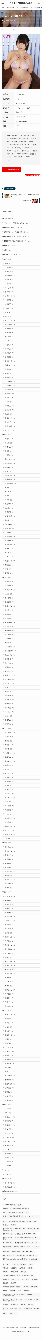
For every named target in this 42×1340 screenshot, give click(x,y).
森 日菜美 (9, 1063)
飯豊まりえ (13, 1313)
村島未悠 (9, 1080)
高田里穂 (9, 806)
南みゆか (9, 1051)
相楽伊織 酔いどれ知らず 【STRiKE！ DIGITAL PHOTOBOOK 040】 (17, 1294)
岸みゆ (8, 471)
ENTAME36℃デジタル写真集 (12, 1205)
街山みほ (9, 1067)
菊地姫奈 (9, 565)
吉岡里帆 (9, 1121)
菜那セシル (10, 851)
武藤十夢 (9, 1018)
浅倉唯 (8, 414)
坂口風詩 (9, 634)
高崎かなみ (10, 834)
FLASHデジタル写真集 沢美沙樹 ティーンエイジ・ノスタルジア (21, 1216)
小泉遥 (8, 500)
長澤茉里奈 (10, 875)
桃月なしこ (10, 1071)
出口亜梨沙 (10, 732)
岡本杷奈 (9, 328)
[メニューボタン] (3, 3)
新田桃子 (9, 855)
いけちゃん (10, 296)
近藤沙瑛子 (10, 516)
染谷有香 (9, 581)
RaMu (8, 1174)
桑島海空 (9, 520)
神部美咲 (9, 467)
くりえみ (9, 557)
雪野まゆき (10, 1125)
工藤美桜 (9, 532)
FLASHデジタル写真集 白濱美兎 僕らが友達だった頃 (19, 1221)
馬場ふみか (10, 973)
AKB (7, 250)
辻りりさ (9, 789)
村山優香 (9, 1031)
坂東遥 (8, 933)
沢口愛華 (9, 679)
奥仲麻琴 (9, 304)
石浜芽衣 (9, 271)
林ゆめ (8, 985)
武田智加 (9, 757)
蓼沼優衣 (9, 573)
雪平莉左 (9, 1157)
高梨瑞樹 (9, 810)
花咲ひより (10, 990)
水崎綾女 (9, 1055)
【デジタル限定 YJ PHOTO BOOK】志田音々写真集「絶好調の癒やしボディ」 (21, 1229)
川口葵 (8, 451)
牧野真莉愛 (10, 1084)
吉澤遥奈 (9, 1145)
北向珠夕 (9, 508)
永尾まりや (10, 879)
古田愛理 (9, 953)
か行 (7, 434)
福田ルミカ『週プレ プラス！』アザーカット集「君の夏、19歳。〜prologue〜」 (21, 1300)
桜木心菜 (9, 610)
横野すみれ (10, 1117)
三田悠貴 (9, 1047)
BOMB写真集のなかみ (13, 227)
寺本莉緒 (9, 822)
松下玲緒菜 (10, 1075)
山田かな (9, 1161)
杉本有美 (9, 614)
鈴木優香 (9, 695)
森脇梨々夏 (10, 1035)
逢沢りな (9, 312)
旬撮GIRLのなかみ (12, 254)
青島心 (8, 373)
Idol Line (5, 1225)
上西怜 (8, 716)
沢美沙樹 (9, 585)
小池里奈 (9, 540)
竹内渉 (8, 741)
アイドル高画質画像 (9, 1327)
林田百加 (9, 969)
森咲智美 (9, 1088)
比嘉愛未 (12, 1290)
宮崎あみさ (10, 1092)
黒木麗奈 (9, 495)
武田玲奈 (9, 765)
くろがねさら (10, 483)
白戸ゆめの (10, 590)
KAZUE (13, 1225)
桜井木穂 (9, 630)
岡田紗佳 (9, 288)
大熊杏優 (9, 267)
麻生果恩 (9, 336)
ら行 (7, 1170)
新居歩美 (35, 1279)
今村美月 (9, 345)
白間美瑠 (9, 638)
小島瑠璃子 (10, 536)
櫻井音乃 (9, 724)
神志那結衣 (10, 463)
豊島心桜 (9, 781)
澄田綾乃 (9, 712)
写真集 (31, 1264)
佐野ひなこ (10, 687)
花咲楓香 (9, 900)
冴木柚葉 (9, 618)
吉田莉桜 (9, 1153)
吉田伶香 (9, 1108)
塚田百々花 (10, 798)
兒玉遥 (8, 443)
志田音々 (9, 683)
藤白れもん (10, 961)
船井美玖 (9, 908)
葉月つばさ (10, 896)
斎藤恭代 (9, 659)
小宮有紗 (9, 455)
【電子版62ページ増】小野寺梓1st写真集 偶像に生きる (20, 1255)
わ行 (7, 1178)
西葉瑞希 (9, 667)
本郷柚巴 (9, 912)
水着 (19, 1290)
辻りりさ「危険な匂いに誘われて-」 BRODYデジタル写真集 (21, 1309)
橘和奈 (8, 749)
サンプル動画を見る (11, 169)
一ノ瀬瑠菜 (10, 275)
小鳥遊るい (10, 753)
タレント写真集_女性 (19, 1264)
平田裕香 (9, 1002)
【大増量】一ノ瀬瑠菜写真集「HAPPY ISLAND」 (18, 1251)
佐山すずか (10, 655)
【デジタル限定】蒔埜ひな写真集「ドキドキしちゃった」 (21, 1243)
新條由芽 (9, 703)
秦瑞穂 (8, 957)
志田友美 (9, 708)
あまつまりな (10, 397)
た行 (7, 728)
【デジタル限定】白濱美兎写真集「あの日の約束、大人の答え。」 (21, 1238)
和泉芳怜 (9, 292)
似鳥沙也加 (10, 871)
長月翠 (8, 887)
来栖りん (9, 447)
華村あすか (10, 945)
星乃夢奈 (9, 941)
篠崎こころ (10, 675)
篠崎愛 (8, 691)
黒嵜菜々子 (10, 561)
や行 (7, 1104)
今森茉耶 (9, 300)
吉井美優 (9, 1165)
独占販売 (26, 1290)
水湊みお (9, 1100)
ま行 (7, 1010)
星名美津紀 (10, 949)
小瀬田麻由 (10, 479)
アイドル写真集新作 (33, 1327)
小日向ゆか (10, 524)
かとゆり (9, 487)
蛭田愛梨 (9, 929)
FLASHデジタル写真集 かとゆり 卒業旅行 (16, 1208)
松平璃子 (9, 1023)
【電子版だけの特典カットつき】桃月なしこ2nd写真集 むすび (21, 1259)
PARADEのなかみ (11, 245)
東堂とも (9, 745)
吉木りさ (9, 1133)
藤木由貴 (9, 924)
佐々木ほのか (10, 651)
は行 (7, 892)
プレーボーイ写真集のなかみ (16, 223)
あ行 (7, 259)
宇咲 (7, 263)
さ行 (7, 577)
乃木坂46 (8, 218)
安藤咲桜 (9, 410)
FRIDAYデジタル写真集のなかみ (17, 241)
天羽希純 (9, 389)
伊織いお (9, 369)
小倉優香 (9, 308)
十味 (8, 801)
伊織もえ (9, 406)
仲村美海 (9, 883)
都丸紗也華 (10, 826)
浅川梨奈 (9, 340)
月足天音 (5, 1283)
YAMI (8, 1113)
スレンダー (6, 1264)
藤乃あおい (10, 977)
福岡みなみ (10, 937)
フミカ (9, 981)
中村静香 (9, 867)
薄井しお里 (10, 426)
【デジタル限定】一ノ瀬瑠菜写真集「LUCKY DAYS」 (20, 1234)
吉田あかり (10, 1141)
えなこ (9, 402)
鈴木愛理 (9, 598)
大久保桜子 (10, 381)
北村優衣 (9, 438)
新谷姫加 (9, 642)
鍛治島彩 (9, 504)
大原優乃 (9, 279)
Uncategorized (9, 20)
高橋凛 (8, 785)
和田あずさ (10, 1183)
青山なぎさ (10, 320)
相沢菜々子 (10, 361)
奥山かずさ (10, 422)
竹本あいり (10, 761)
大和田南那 (10, 385)
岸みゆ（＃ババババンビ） (11, 1279)
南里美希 (9, 859)
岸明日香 (9, 528)
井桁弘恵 (9, 357)
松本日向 (9, 1043)
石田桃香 (9, 430)
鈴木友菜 (9, 671)
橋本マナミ (10, 965)
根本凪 (9, 838)
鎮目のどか (10, 606)
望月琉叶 (14, 1283)
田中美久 (9, 793)
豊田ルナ (9, 830)
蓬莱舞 (9, 904)
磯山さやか (10, 324)
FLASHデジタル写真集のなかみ (17, 236)
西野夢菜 (9, 863)
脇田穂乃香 (10, 1187)
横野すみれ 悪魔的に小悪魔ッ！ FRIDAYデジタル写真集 (20, 1287)
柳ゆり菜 (9, 1129)
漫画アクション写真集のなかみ (16, 232)
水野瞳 (8, 1039)
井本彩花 (9, 377)
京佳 (8, 569)
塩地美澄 (9, 626)
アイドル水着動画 (21, 1327)
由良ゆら (9, 1137)
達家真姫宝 (10, 818)
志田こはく (10, 646)
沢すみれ (9, 663)
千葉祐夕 (9, 736)
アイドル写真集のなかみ (21, 3)
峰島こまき (10, 1014)
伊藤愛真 (9, 349)
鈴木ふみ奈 (10, 622)
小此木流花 (10, 475)
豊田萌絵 (30, 1304)
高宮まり (9, 769)
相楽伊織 (9, 602)
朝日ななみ (10, 418)
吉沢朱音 (22, 1268)
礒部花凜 (9, 283)
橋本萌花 (9, 1006)
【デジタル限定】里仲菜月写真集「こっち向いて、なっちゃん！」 (21, 1247)
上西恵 (8, 594)
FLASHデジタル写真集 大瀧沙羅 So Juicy (16, 1212)
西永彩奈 (9, 847)
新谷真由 (9, 720)
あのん (8, 316)
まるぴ (8, 1027)
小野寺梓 (9, 332)
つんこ (8, 814)
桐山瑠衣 (9, 552)
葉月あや (9, 998)
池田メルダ (10, 365)
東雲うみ (9, 699)
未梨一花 (9, 1096)
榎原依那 (9, 353)
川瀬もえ (9, 548)
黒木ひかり (10, 459)
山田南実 (9, 1149)
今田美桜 (9, 393)
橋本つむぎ (10, 916)
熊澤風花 (9, 512)
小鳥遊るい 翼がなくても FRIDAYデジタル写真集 (18, 1275)
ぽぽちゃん (10, 920)
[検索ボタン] (39, 3)
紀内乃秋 (9, 491)
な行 (7, 843)
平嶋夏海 (9, 994)
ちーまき (9, 773)
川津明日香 (10, 544)
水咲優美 (9, 1059)
